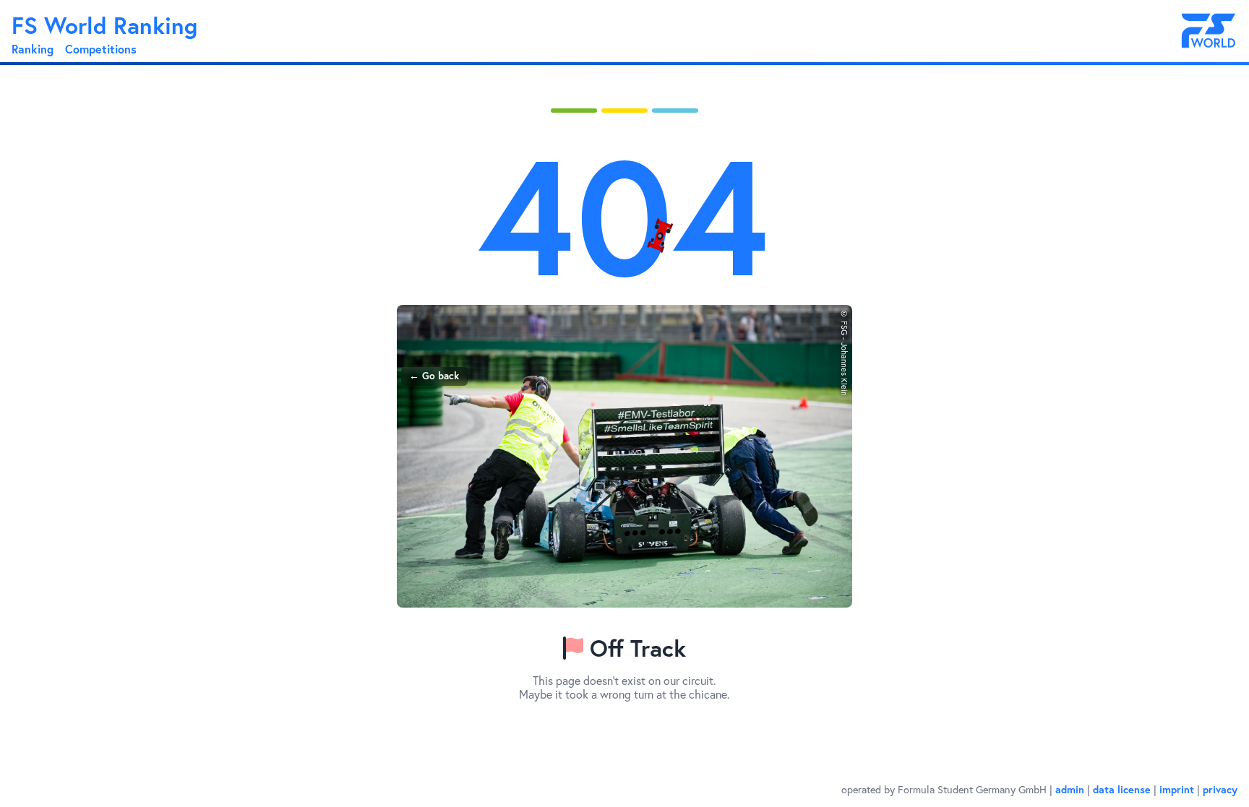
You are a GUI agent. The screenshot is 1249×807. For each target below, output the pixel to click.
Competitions (101, 48)
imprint (1176, 789)
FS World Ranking (104, 25)
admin (1069, 789)
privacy (1220, 789)
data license (1122, 789)
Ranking (32, 48)
